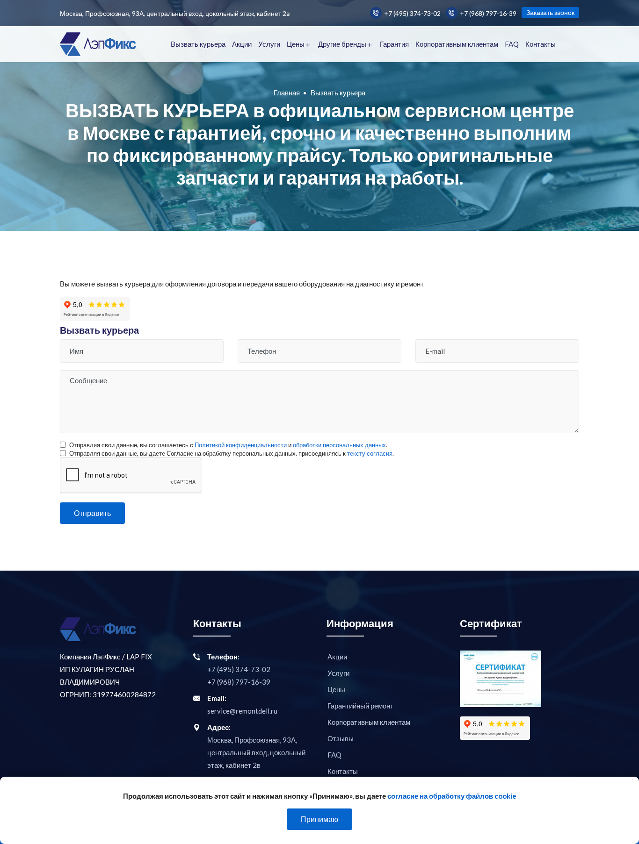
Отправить (92, 512)
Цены (296, 44)
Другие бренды (342, 44)
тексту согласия (369, 453)
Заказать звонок (550, 12)
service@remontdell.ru (242, 711)
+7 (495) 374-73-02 (412, 13)
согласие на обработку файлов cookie (451, 796)
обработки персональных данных (339, 445)
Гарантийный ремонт (360, 705)
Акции (242, 44)
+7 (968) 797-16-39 (488, 13)
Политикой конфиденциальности (241, 445)
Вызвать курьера (198, 44)
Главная (287, 92)
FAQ (512, 44)
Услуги (269, 44)
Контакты (540, 44)
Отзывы (340, 738)
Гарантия (394, 44)
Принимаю (319, 819)
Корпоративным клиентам (456, 44)
